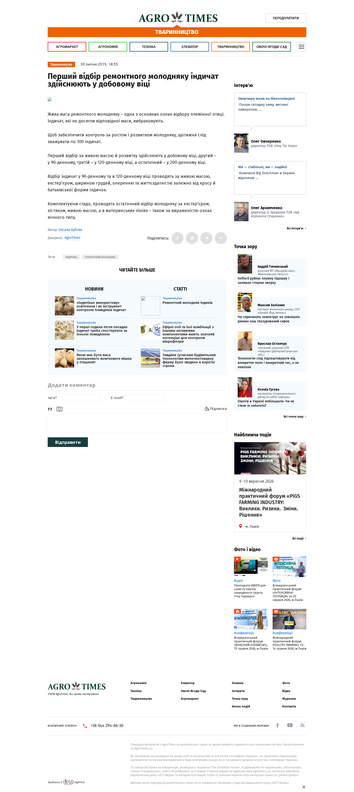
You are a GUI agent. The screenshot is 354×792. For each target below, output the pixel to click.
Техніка (149, 47)
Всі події (297, 538)
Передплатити (286, 18)
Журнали (289, 698)
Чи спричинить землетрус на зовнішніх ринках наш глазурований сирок (269, 319)
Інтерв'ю (238, 691)
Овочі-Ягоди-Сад (271, 47)
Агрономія (108, 47)
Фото (286, 683)
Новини (237, 683)
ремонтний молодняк (100, 257)
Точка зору (240, 698)
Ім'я (52, 398)
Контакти (289, 706)
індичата (71, 257)
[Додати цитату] (51, 409)
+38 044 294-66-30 (107, 725)
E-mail (117, 398)
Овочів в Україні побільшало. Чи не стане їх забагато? (266, 403)
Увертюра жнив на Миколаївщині (266, 98)
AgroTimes (72, 238)
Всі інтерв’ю (295, 228)
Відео (286, 691)
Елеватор (190, 47)
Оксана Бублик (70, 230)
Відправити (68, 442)
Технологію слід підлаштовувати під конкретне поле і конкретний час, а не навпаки (268, 362)
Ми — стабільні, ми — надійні (262, 167)
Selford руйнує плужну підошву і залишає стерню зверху (263, 280)
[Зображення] (59, 409)
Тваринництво (230, 47)
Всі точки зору (293, 416)
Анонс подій (241, 706)
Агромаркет (67, 47)
